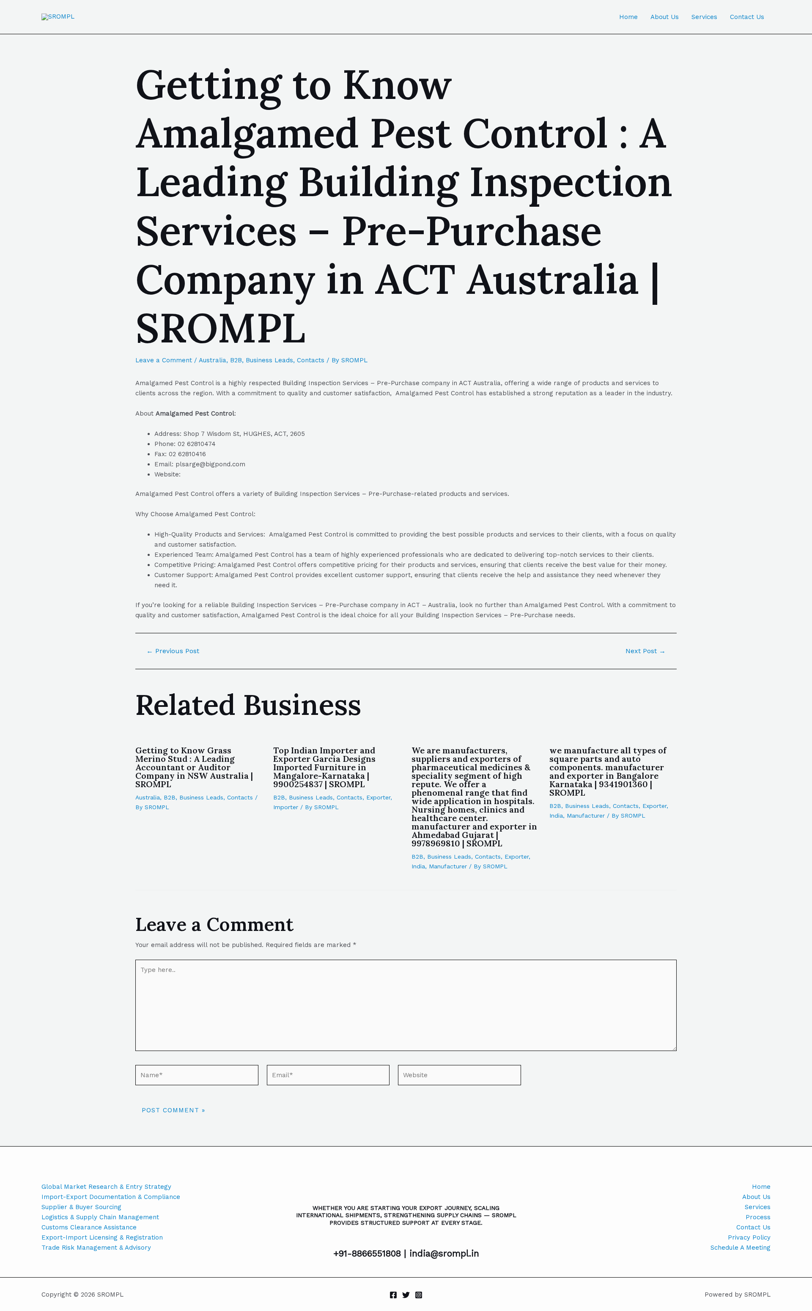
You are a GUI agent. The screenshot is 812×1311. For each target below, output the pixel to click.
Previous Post (172, 651)
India (418, 866)
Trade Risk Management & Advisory (96, 1247)
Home (628, 17)
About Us (664, 17)
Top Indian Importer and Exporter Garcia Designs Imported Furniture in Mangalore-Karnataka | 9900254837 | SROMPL (324, 767)
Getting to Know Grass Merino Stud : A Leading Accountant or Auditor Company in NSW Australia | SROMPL (194, 767)
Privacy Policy (749, 1237)
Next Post (645, 651)
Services (704, 17)
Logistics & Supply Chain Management (100, 1217)
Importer (285, 807)
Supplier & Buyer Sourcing (81, 1207)
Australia (212, 360)
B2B (236, 360)
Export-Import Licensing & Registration (102, 1237)
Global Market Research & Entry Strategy (106, 1187)
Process (758, 1217)
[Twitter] (406, 1295)
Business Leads (269, 360)
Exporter (378, 797)
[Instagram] (418, 1295)
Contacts (310, 360)
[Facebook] (393, 1295)
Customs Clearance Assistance (89, 1227)
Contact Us (747, 17)
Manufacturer (448, 866)
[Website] (459, 1077)
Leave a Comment (163, 360)
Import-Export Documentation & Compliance (110, 1197)
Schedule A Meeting (740, 1247)
